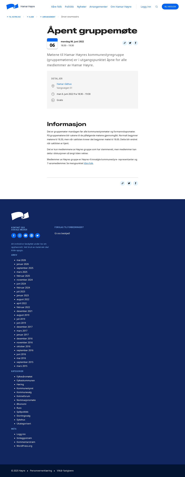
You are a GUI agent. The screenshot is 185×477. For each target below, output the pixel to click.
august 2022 (23, 299)
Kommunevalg (24, 392)
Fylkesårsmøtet (24, 376)
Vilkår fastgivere (65, 470)
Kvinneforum (23, 396)
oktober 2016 (23, 346)
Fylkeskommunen (26, 380)
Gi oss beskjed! (62, 233)
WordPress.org (24, 445)
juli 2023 (21, 291)
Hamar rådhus (64, 83)
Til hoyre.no (15, 17)
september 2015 (25, 362)
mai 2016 (21, 358)
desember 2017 (25, 326)
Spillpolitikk (22, 411)
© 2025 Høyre (18, 470)
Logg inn (146, 6)
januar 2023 (23, 295)
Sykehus (21, 419)
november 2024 (25, 279)
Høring (20, 384)
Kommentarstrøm (26, 441)
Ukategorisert (24, 423)
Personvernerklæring (41, 470)
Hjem (31, 17)
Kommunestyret (25, 388)
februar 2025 (23, 275)
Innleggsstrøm (24, 438)
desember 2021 (25, 311)
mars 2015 (22, 366)
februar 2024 (23, 287)
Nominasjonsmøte (26, 400)
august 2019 (23, 315)
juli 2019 (21, 318)
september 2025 (25, 267)
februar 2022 (23, 307)
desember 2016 (25, 338)
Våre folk (88, 163)
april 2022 (22, 303)
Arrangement (48, 17)
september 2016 (25, 350)
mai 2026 (21, 260)
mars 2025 (22, 271)
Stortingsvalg (23, 415)
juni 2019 (21, 322)
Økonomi (21, 404)
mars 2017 (22, 330)
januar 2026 (23, 264)
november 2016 (25, 342)
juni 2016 (21, 354)
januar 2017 (23, 334)
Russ (19, 407)
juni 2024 (21, 283)
